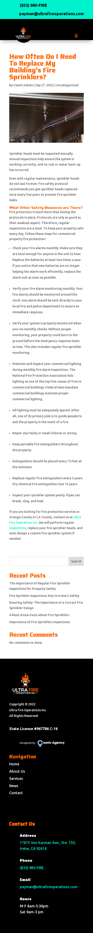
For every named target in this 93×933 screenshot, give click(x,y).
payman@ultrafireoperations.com (48, 887)
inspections (17, 528)
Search (76, 561)
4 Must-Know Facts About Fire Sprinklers (39, 615)
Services (16, 778)
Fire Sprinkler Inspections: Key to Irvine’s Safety (44, 596)
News (13, 786)
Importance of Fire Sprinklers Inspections (39, 622)
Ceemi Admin (23, 85)
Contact (16, 793)
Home (14, 764)
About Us (17, 771)
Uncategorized (67, 85)
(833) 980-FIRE (32, 868)
